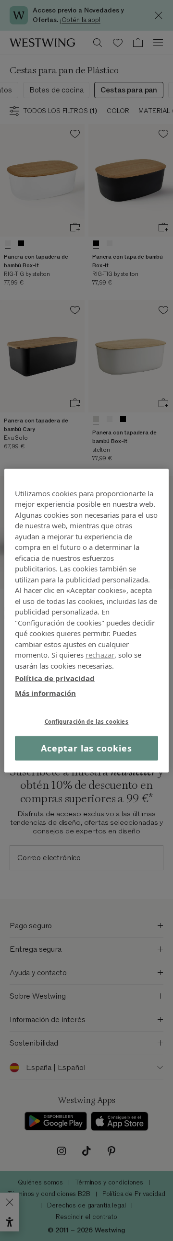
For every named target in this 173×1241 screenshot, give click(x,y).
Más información (45, 692)
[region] (86, 620)
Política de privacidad (55, 678)
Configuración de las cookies (87, 721)
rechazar (100, 655)
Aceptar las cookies (86, 748)
